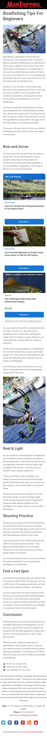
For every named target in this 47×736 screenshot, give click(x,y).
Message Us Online (29, 715)
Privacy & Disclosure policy (31, 732)
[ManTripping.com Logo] (23, 4)
